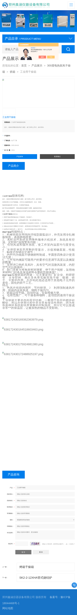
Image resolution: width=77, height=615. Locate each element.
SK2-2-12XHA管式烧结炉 (35, 577)
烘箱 (12, 71)
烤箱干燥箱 (26, 567)
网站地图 (7, 608)
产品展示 (36, 65)
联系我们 (57, 156)
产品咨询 (19, 156)
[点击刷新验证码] (35, 543)
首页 (24, 65)
